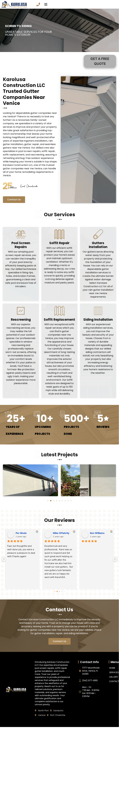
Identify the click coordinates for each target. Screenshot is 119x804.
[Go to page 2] (59, 591)
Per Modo (21, 533)
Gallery (113, 677)
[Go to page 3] (61, 591)
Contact (114, 681)
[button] (47, 500)
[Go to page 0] (54, 591)
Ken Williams (97, 533)
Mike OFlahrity (61, 533)
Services (114, 672)
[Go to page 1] (57, 591)
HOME (112, 668)
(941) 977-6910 (38, 4)
